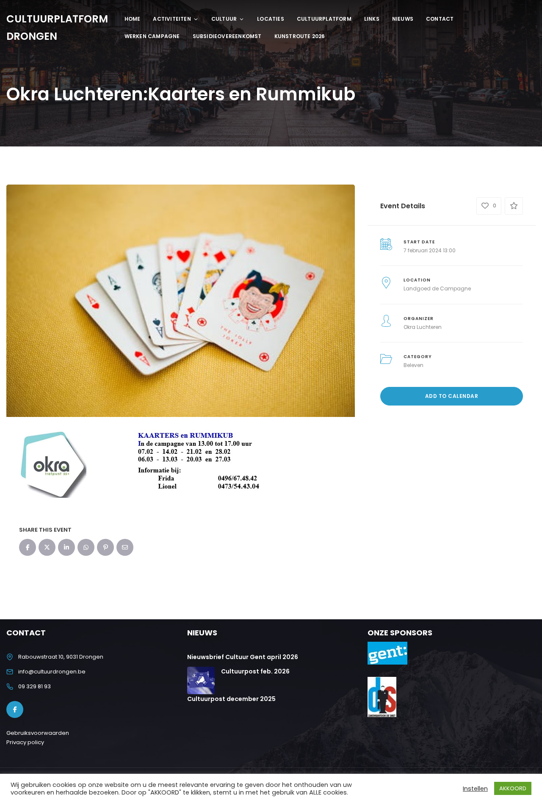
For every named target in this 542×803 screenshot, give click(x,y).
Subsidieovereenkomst (227, 36)
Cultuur (224, 18)
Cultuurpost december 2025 (231, 699)
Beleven (413, 365)
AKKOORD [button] (512, 788)
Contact (440, 18)
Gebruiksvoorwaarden (37, 733)
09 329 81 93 (34, 686)
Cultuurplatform (324, 18)
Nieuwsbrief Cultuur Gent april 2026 (242, 657)
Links (371, 18)
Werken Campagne (152, 36)
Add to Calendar (451, 396)
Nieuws (402, 18)
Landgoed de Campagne (437, 288)
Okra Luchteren (423, 327)
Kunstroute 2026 (299, 36)
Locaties (270, 18)
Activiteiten (172, 18)
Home (132, 18)
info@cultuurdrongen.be (52, 672)
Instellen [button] (475, 788)
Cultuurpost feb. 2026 (255, 671)
